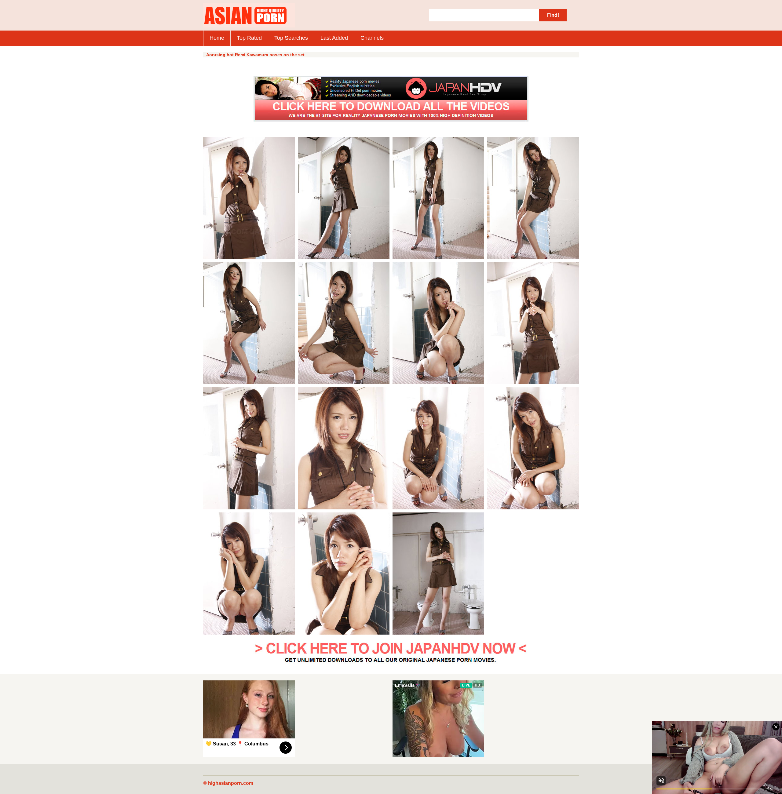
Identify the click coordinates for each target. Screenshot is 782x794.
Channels (372, 38)
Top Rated (249, 38)
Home (217, 38)
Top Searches (291, 38)
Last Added (334, 38)
